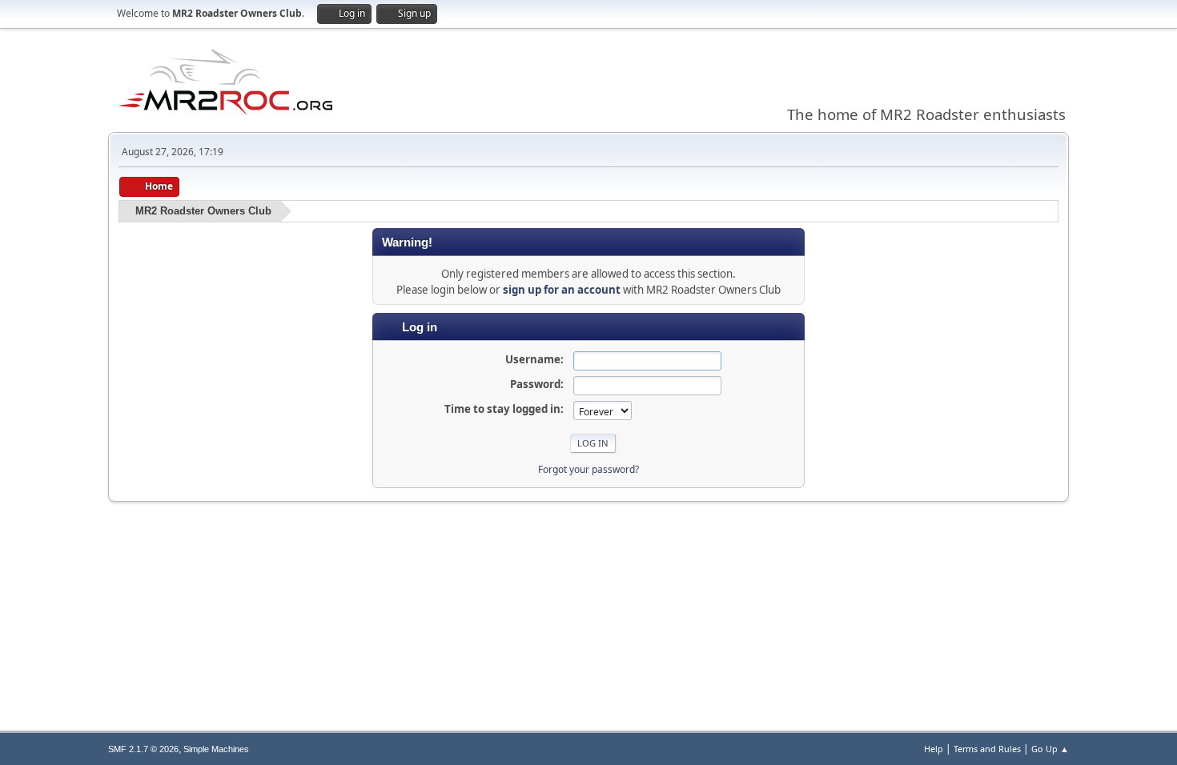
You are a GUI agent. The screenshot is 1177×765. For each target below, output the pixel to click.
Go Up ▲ (1050, 749)
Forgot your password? (588, 469)
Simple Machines (216, 749)
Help (933, 749)
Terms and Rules (987, 749)
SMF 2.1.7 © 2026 (143, 749)
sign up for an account (562, 289)
